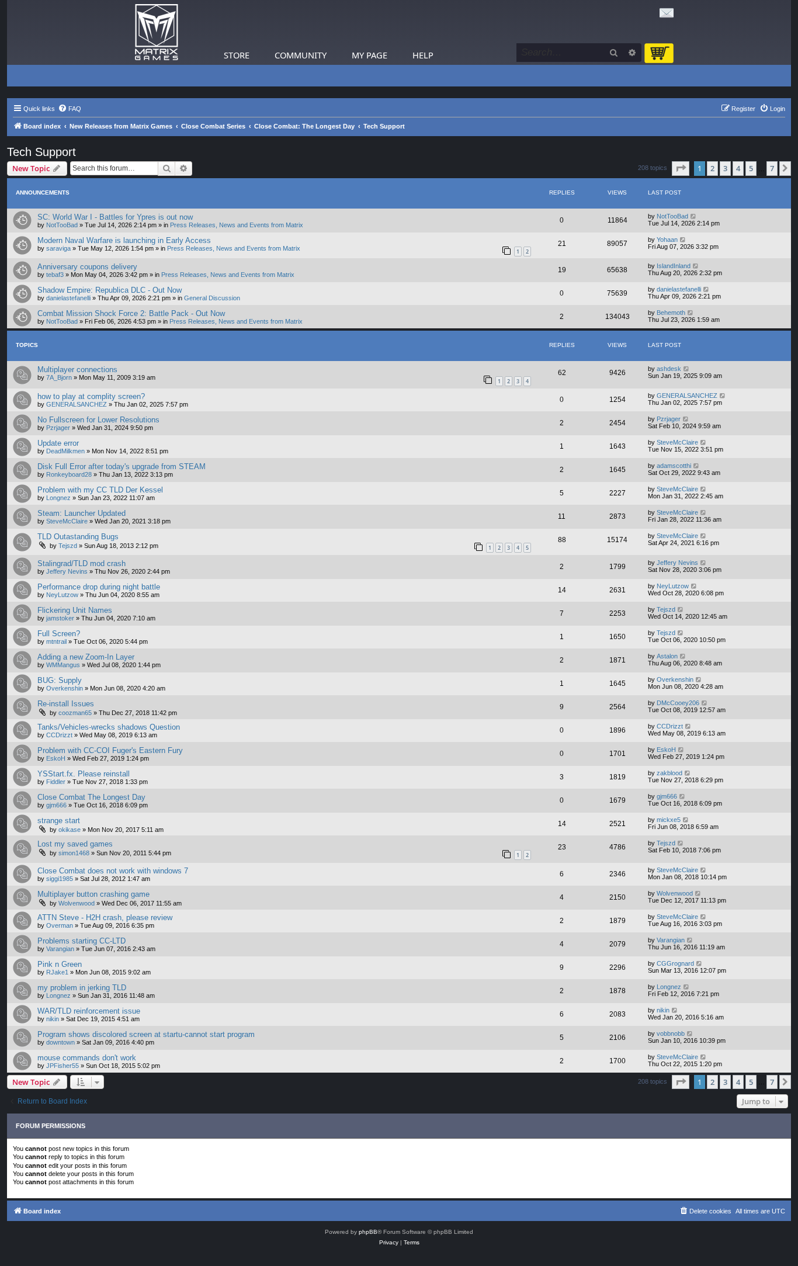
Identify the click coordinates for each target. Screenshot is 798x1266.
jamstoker (60, 618)
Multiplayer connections (77, 369)
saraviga (58, 248)
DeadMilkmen (65, 451)
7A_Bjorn (59, 377)
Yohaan (667, 239)
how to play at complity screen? (91, 396)
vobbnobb (671, 1033)
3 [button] (725, 168)
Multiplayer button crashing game (93, 894)
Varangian (60, 948)
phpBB (368, 1232)
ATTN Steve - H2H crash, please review (104, 917)
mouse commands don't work (86, 1057)
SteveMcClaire (677, 442)
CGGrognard (675, 963)
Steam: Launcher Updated (81, 513)
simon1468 (73, 852)
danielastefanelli (68, 297)
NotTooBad (62, 224)
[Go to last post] (694, 216)
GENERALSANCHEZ (76, 404)
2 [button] (712, 168)
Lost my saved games (75, 844)
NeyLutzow (62, 594)
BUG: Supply (59, 680)
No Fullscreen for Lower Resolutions (98, 419)
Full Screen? (58, 633)
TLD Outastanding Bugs (78, 536)
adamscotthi (674, 465)
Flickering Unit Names (74, 610)
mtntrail (56, 641)
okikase (69, 829)
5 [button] (751, 168)
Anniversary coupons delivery (87, 266)
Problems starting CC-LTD (81, 941)
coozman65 (75, 712)
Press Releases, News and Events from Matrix (236, 224)
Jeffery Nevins (67, 571)
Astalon (667, 656)
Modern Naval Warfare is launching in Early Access (124, 240)
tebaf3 (55, 274)
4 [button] (738, 168)
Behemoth (671, 312)
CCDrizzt (59, 734)
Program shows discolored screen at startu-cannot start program (146, 1034)
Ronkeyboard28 (69, 474)
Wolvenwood (76, 903)
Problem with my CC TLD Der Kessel (100, 489)
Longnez (58, 497)
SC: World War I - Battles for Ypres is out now (115, 217)
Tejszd (67, 545)
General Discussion (212, 297)
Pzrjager (58, 427)
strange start (58, 820)
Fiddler (55, 781)
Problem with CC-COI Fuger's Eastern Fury (110, 750)
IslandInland (674, 265)
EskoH (55, 758)
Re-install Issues (65, 703)
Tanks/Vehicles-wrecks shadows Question (108, 727)
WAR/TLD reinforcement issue (88, 1011)
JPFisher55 (62, 1065)
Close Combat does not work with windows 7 (112, 870)
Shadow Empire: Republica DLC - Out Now (109, 290)
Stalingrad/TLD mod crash (81, 563)
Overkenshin (64, 688)
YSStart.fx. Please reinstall (83, 773)
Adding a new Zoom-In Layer (85, 657)
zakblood (669, 772)
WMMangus (63, 664)
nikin (52, 1018)
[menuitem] (69, 109)
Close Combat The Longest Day (91, 797)
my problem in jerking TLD (81, 987)
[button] (680, 168)
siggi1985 (59, 878)
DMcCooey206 (678, 702)
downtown (60, 1042)
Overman (59, 925)
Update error (58, 443)
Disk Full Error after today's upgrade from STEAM (121, 466)
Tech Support (41, 151)
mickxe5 (669, 819)
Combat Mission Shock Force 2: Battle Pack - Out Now (131, 313)
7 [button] (772, 168)
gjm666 (56, 805)
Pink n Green (59, 964)
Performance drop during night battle (98, 586)
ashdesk (669, 368)
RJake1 (57, 972)
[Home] (156, 32)
